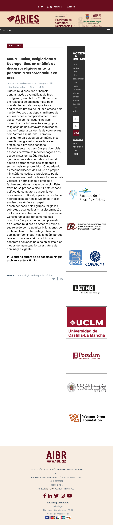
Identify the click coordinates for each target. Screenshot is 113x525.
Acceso (71, 6)
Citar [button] (32, 87)
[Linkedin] (50, 495)
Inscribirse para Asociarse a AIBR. (78, 146)
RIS (43, 87)
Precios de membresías (58, 513)
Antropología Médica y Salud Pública (35, 275)
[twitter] (56, 495)
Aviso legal (58, 506)
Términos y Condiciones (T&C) (58, 510)
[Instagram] (63, 495)
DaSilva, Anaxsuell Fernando (20, 83)
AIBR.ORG (58, 6)
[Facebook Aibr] (44, 495)
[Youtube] (69, 495)
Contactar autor (17, 87)
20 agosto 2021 (45, 83)
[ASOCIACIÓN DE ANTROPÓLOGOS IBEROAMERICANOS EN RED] (56, 456)
